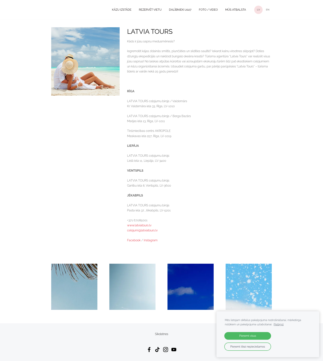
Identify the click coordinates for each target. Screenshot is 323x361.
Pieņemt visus (247, 335)
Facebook (134, 240)
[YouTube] (174, 349)
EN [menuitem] (267, 9)
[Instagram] (165, 349)
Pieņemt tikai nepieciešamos (247, 346)
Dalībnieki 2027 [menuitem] (180, 9)
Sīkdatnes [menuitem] (161, 334)
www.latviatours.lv (139, 225)
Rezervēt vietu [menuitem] (150, 9)
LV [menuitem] (258, 9)
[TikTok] (157, 349)
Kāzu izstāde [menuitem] (121, 9)
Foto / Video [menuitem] (208, 9)
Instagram (151, 240)
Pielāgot (279, 324)
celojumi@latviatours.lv (142, 230)
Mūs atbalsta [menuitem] (235, 9)
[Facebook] (149, 349)
